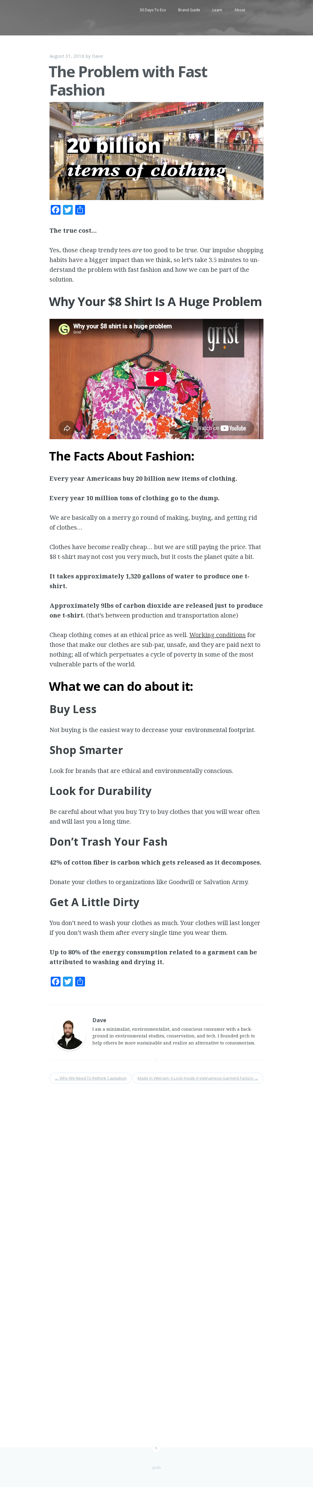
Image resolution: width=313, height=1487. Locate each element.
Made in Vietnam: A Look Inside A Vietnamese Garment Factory (198, 1078)
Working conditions (217, 635)
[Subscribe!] (156, 1448)
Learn (217, 10)
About (239, 10)
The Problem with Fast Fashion (128, 80)
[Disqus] (156, 1172)
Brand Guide (189, 10)
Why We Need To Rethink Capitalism (91, 1078)
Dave (97, 56)
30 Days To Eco (153, 10)
